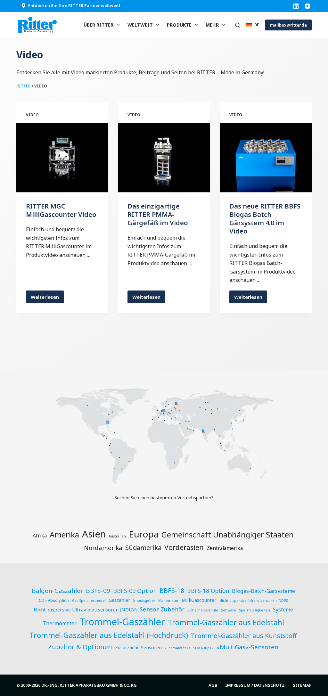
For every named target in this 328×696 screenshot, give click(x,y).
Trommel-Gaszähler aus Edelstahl (226, 622)
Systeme (283, 609)
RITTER (23, 86)
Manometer (168, 600)
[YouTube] (307, 6)
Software (228, 610)
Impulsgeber (144, 600)
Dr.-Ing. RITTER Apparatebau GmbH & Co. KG (89, 685)
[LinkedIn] (296, 6)
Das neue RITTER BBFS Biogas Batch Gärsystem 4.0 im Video (264, 218)
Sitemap (302, 685)
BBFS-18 (172, 590)
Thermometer (60, 623)
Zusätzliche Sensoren (138, 647)
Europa (144, 534)
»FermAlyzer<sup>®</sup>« (189, 648)
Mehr (212, 25)
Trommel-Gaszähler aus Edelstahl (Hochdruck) (108, 635)
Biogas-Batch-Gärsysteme (263, 590)
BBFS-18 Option (208, 590)
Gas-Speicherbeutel (89, 600)
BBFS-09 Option (135, 590)
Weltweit (140, 25)
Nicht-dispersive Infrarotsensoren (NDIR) (253, 600)
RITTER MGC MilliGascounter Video (61, 210)
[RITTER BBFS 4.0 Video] (266, 157)
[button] (252, 25)
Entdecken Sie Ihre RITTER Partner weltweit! (74, 5)
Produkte (179, 25)
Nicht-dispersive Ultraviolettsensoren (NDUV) (85, 609)
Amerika (64, 534)
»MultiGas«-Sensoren (247, 647)
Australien (117, 536)
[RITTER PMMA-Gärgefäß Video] (164, 157)
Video (32, 115)
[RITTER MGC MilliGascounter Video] (62, 157)
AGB (213, 685)
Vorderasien (184, 547)
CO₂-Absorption (54, 600)
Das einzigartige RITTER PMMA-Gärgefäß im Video (157, 214)
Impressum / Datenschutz (255, 685)
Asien (94, 534)
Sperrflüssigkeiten (254, 610)
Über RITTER (98, 25)
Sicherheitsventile (202, 610)
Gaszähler (119, 600)
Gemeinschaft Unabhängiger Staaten (227, 534)
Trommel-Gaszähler (122, 621)
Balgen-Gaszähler (57, 590)
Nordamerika (103, 548)
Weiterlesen (47, 298)
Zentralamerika (225, 548)
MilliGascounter (199, 600)
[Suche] (237, 25)
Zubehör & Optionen (80, 646)
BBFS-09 (98, 590)
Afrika (40, 535)
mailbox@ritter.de (288, 25)
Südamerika (143, 547)
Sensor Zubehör (162, 609)
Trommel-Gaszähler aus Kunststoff (244, 635)
